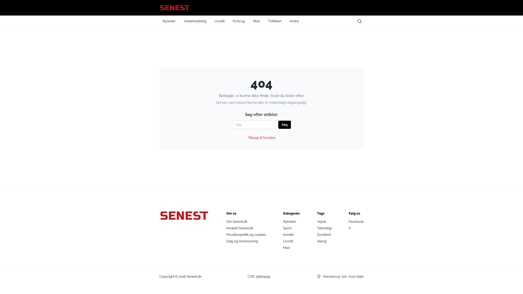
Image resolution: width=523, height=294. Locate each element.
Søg (285, 125)
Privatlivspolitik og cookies (246, 235)
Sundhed (324, 235)
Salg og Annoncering (242, 241)
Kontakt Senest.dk (239, 228)
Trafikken (275, 21)
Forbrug (239, 21)
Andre (294, 21)
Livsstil (220, 21)
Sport (287, 228)
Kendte (288, 235)
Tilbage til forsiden (261, 138)
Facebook (356, 222)
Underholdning (195, 21)
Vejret (321, 222)
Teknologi (324, 228)
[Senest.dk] (261, 7)
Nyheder (169, 21)
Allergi (322, 241)
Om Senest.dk (236, 222)
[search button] (359, 21)
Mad (256, 21)
